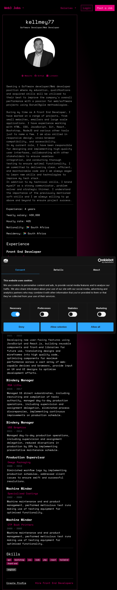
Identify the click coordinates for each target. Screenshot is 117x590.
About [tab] (96, 269)
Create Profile (16, 583)
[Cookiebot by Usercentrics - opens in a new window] (100, 260)
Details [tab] (58, 269)
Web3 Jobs (12, 8)
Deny (21, 327)
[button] (23, 8)
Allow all (95, 327)
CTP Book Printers (21, 524)
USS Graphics (17, 427)
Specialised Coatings (23, 493)
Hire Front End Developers (54, 583)
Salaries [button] (67, 8)
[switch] (44, 314)
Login (87, 8)
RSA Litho (14, 385)
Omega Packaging (19, 462)
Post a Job (104, 8)
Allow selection (58, 327)
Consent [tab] (20, 269)
